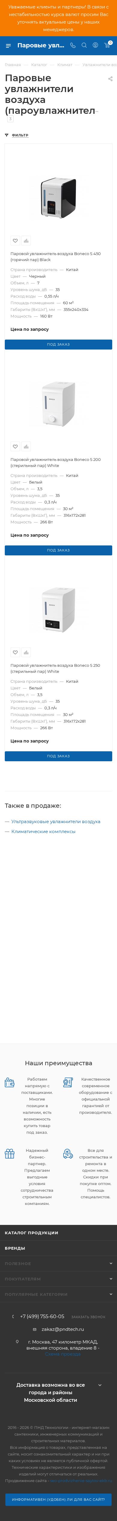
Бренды (15, 1248)
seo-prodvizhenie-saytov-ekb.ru (81, 1480)
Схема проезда (63, 1354)
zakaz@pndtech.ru (63, 1329)
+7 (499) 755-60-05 (42, 1316)
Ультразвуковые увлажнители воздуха (55, 821)
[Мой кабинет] (95, 46)
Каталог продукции (31, 1232)
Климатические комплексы (43, 831)
